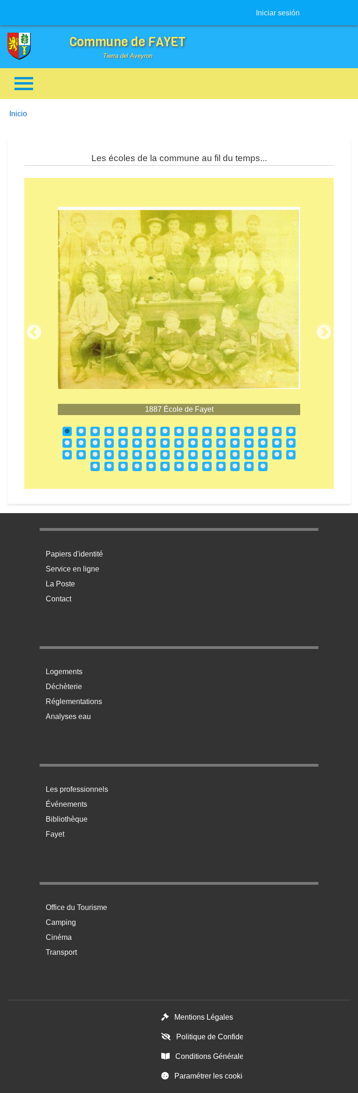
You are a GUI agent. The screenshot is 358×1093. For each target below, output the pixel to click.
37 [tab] (95, 454)
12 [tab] (221, 431)
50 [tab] (277, 454)
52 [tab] (95, 466)
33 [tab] (277, 443)
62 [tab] (235, 466)
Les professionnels (77, 789)
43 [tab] (179, 454)
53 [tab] (109, 466)
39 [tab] (123, 454)
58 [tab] (179, 466)
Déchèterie (64, 687)
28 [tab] (207, 443)
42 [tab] (165, 454)
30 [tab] (235, 443)
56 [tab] (151, 466)
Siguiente (324, 333)
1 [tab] (67, 431)
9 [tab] (179, 431)
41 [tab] (151, 454)
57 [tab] (165, 466)
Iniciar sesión (278, 13)
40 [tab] (137, 454)
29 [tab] (221, 443)
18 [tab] (67, 443)
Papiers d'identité (74, 554)
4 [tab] (109, 431)
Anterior (34, 333)
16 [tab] (277, 431)
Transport (61, 952)
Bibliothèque (67, 819)
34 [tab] (291, 443)
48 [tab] (249, 454)
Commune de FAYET (127, 41)
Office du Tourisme (76, 907)
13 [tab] (235, 431)
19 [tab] (81, 443)
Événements (66, 804)
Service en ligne (72, 569)
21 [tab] (109, 443)
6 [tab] (137, 431)
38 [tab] (109, 454)
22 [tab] (123, 443)
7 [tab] (151, 431)
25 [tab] (165, 443)
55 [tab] (137, 466)
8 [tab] (165, 431)
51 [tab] (291, 454)
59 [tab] (193, 466)
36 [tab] (81, 454)
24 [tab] (151, 443)
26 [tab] (179, 443)
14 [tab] (249, 431)
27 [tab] (193, 443)
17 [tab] (291, 431)
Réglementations (74, 701)
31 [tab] (249, 443)
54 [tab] (123, 466)
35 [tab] (67, 454)
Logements (64, 672)
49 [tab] (263, 454)
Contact (58, 599)
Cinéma (59, 937)
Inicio (18, 114)
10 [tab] (193, 431)
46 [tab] (221, 454)
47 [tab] (235, 454)
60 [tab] (207, 466)
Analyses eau (68, 716)
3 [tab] (95, 431)
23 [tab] (137, 443)
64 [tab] (263, 466)
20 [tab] (95, 443)
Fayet (55, 834)
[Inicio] (26, 46)
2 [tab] (81, 431)
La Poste (60, 584)
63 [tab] (249, 466)
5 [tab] (123, 431)
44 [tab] (193, 454)
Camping (61, 922)
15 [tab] (263, 431)
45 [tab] (207, 454)
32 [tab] (263, 443)
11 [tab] (207, 431)
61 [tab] (221, 466)
